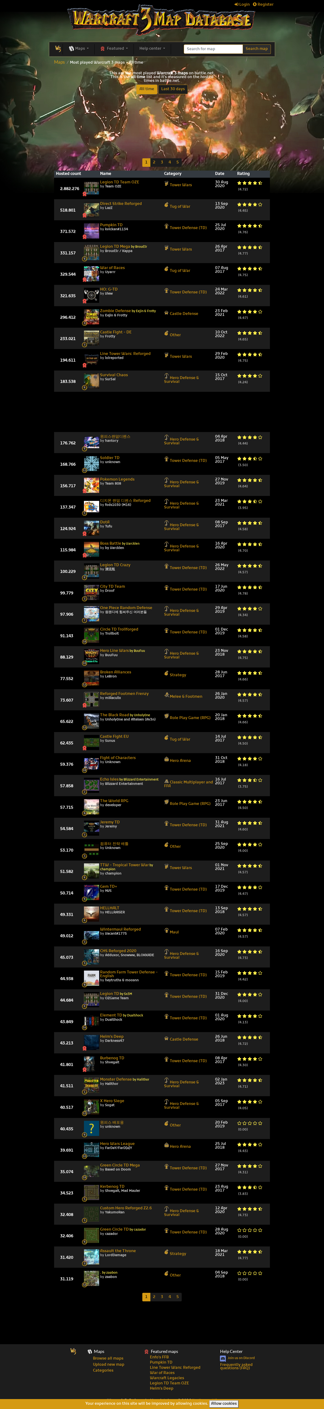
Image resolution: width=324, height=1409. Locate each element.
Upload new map (108, 1364)
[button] (78, 49)
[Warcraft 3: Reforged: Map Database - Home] (162, 20)
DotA (105, 522)
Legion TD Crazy (115, 565)
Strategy (178, 675)
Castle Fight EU (114, 737)
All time (146, 89)
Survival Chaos (114, 375)
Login (244, 4)
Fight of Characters (118, 758)
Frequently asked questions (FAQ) (236, 1367)
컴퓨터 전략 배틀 (114, 844)
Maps (59, 62)
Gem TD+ (108, 887)
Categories (103, 1370)
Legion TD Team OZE (119, 182)
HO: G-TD (109, 290)
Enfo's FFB (159, 1357)
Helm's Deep (112, 1037)
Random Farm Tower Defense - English (129, 974)
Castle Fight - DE (116, 332)
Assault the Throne (118, 1251)
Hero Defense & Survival (181, 380)
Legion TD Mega (123, 247)
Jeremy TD (110, 822)
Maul (174, 932)
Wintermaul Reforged (120, 930)
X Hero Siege (112, 1101)
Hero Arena (180, 761)
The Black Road (125, 715)
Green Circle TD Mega (120, 1165)
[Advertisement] (162, 125)
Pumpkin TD (111, 225)
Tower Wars (181, 185)
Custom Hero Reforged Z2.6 (126, 1208)
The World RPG (114, 801)
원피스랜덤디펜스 (115, 437)
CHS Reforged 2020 (118, 951)
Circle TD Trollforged (119, 630)
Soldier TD (110, 458)
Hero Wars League (117, 1144)
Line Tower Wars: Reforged (125, 354)
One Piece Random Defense (126, 608)
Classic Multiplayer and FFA (188, 784)
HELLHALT (109, 908)
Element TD (121, 1016)
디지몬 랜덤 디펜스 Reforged (125, 501)
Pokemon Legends (117, 479)
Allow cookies (224, 1403)
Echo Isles (129, 780)
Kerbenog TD (112, 1187)
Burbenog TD (112, 1058)
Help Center (231, 1351)
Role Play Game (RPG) (190, 718)
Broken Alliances (115, 672)
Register (265, 4)
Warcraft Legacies (167, 1378)
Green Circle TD (123, 1230)
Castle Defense (184, 314)
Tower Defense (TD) (188, 228)
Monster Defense (124, 1080)
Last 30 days (173, 89)
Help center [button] (150, 48)
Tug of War (180, 206)
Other (175, 335)
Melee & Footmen (186, 696)
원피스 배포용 (112, 1123)
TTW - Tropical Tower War (126, 867)
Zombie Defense (128, 311)
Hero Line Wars (122, 651)
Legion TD (116, 994)
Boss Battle (119, 544)
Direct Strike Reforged (121, 204)
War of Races (112, 268)
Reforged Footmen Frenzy (124, 694)
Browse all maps (108, 1358)
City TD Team (112, 587)
